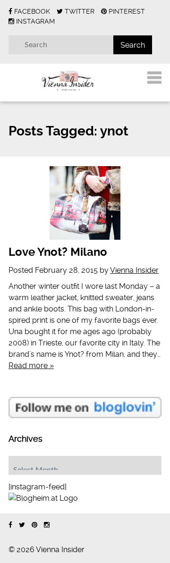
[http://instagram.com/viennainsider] (47, 525)
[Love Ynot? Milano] (85, 203)
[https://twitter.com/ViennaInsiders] (22, 525)
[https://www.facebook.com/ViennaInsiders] (10, 525)
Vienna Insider (134, 270)
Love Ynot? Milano (57, 252)
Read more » (31, 365)
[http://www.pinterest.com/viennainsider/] (34, 525)
